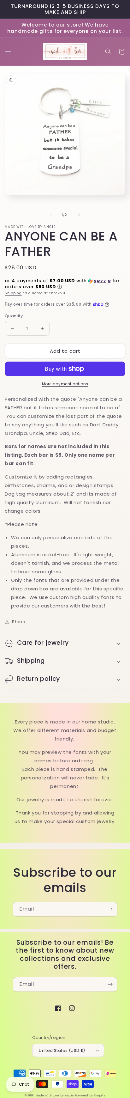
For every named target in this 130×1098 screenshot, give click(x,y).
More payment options (65, 384)
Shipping (13, 293)
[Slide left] (51, 215)
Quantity (14, 316)
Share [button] (19, 622)
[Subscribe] (110, 909)
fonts (79, 752)
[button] (8, 51)
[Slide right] (79, 215)
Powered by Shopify (90, 1095)
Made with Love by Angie (54, 1095)
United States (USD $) (62, 1050)
